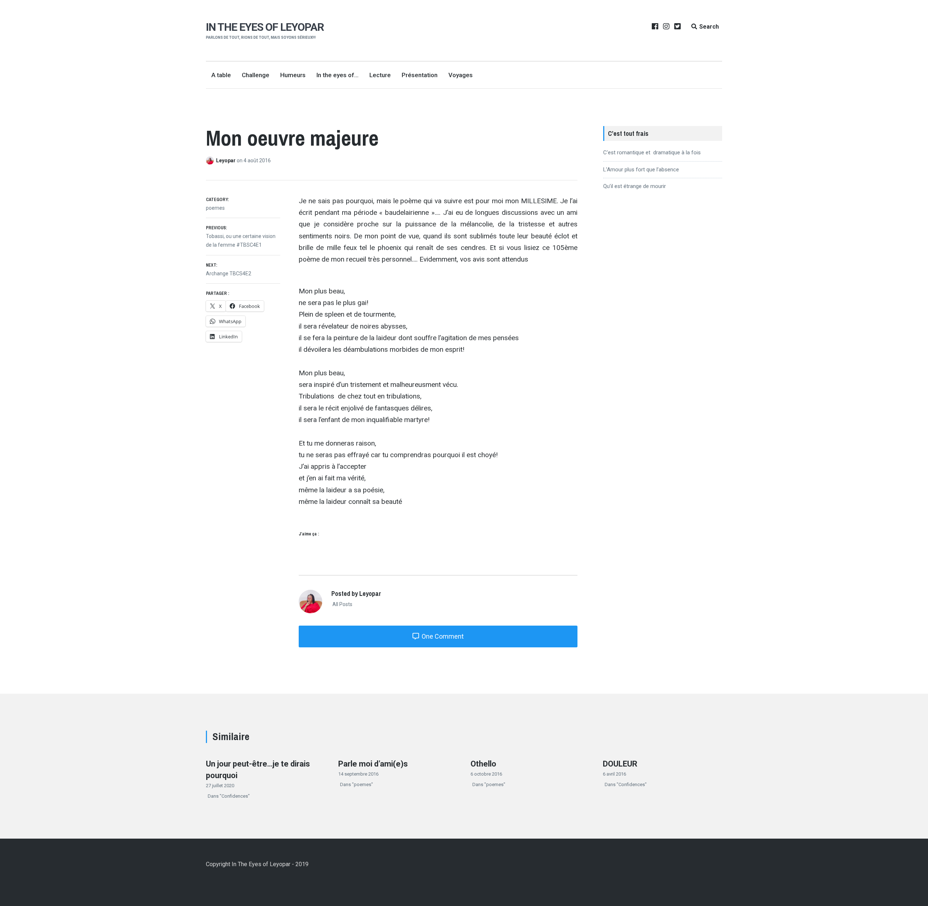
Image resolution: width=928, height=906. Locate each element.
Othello (483, 763)
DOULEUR (620, 763)
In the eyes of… (337, 75)
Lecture (380, 75)
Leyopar (226, 160)
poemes (215, 208)
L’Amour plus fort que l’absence (641, 169)
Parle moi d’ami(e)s (373, 763)
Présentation (420, 75)
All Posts (341, 604)
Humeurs (293, 75)
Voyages (460, 75)
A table (221, 75)
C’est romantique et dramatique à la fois (652, 152)
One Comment (442, 636)
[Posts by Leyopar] (211, 160)
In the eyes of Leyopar (265, 27)
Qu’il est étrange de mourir (634, 186)
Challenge (255, 75)
